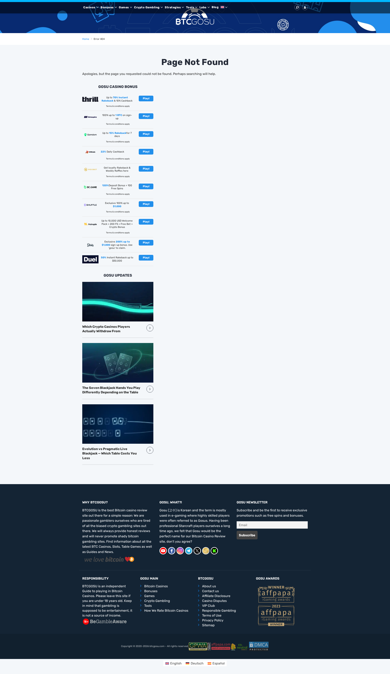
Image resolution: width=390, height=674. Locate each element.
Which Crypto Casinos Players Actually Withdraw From (106, 329)
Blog (215, 7)
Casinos (89, 7)
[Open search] (297, 7)
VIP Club (208, 606)
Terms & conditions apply (118, 106)
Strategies (173, 7)
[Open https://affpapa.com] (276, 594)
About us (209, 586)
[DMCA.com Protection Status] (259, 646)
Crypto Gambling (147, 7)
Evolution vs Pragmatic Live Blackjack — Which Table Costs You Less (109, 453)
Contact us (210, 591)
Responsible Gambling (219, 610)
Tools (190, 7)
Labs (203, 7)
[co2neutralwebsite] (240, 646)
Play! (146, 98)
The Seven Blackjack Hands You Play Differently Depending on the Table (111, 390)
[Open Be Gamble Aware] (104, 621)
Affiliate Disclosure (216, 596)
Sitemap (208, 625)
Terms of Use (211, 615)
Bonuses (107, 7)
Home (85, 39)
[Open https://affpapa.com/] (221, 646)
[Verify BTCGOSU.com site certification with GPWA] (200, 646)
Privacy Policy (212, 620)
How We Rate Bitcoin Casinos (166, 610)
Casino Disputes (214, 601)
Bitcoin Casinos (156, 586)
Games (124, 7)
